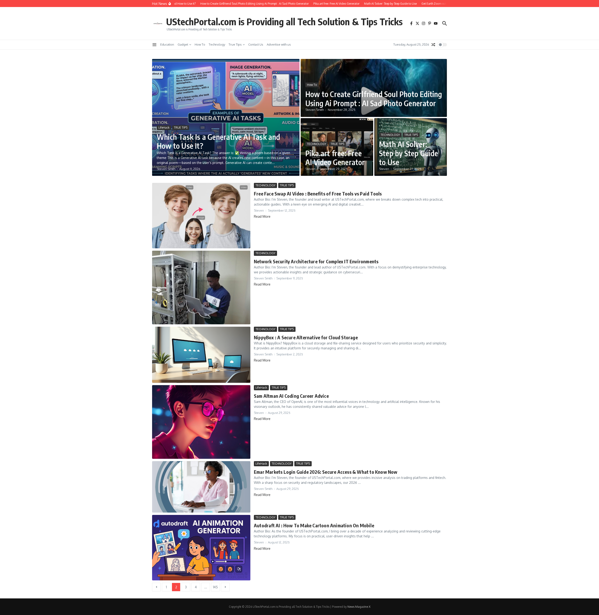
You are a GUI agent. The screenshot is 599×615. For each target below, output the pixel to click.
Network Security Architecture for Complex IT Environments (316, 261)
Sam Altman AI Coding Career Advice (291, 396)
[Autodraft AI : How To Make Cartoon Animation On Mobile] (201, 547)
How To (200, 44)
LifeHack (163, 127)
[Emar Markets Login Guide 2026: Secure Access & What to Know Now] (201, 486)
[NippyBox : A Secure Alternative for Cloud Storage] (201, 355)
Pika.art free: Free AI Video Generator (335, 157)
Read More (262, 216)
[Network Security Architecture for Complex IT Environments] (201, 287)
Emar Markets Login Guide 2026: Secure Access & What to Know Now (326, 472)
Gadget (183, 44)
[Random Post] (433, 45)
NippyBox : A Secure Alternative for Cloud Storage (306, 337)
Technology (217, 44)
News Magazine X (358, 606)
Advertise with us (279, 44)
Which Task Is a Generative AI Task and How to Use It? (218, 141)
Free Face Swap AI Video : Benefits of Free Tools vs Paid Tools (318, 193)
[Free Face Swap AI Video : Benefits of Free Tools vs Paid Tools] (201, 215)
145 (215, 587)
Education (167, 44)
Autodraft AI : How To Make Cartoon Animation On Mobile (314, 525)
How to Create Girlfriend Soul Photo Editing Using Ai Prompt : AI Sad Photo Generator (373, 98)
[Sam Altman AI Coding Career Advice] (201, 422)
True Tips (235, 44)
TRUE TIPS (180, 127)
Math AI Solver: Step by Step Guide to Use (408, 153)
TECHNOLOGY (316, 144)
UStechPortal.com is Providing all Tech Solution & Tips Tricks (284, 21)
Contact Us (255, 44)
